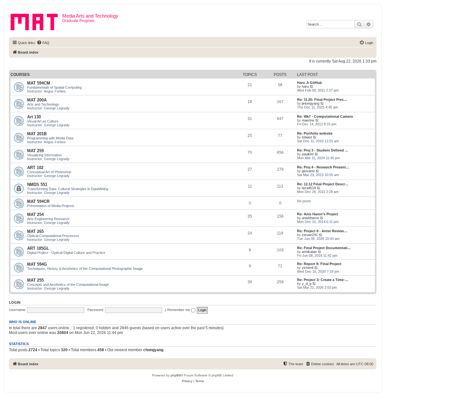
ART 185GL (38, 248)
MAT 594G (37, 264)
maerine (308, 120)
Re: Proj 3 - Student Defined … (322, 150)
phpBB (176, 375)
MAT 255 (35, 280)
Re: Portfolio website (314, 133)
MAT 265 (35, 231)
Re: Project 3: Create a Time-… (322, 280)
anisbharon (310, 218)
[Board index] (36, 21)
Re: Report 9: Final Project (319, 264)
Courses (20, 74)
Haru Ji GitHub (309, 83)
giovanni (308, 171)
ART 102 (35, 167)
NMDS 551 (37, 184)
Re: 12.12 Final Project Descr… (322, 184)
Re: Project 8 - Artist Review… (322, 231)
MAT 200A (37, 100)
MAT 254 (35, 214)
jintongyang (310, 103)
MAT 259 (35, 150)
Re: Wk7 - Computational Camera (325, 116)
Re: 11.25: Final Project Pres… (322, 99)
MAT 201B (37, 133)
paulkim (308, 154)
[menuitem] (43, 43)
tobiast (307, 137)
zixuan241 (310, 235)
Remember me (179, 310)
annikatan (309, 252)
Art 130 (34, 117)
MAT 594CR (38, 201)
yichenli (307, 268)
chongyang (153, 350)
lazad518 (309, 188)
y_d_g (306, 283)
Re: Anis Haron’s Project (317, 214)
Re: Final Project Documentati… (324, 248)
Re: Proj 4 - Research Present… (323, 167)
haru (305, 86)
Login (14, 302)
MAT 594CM (38, 83)
